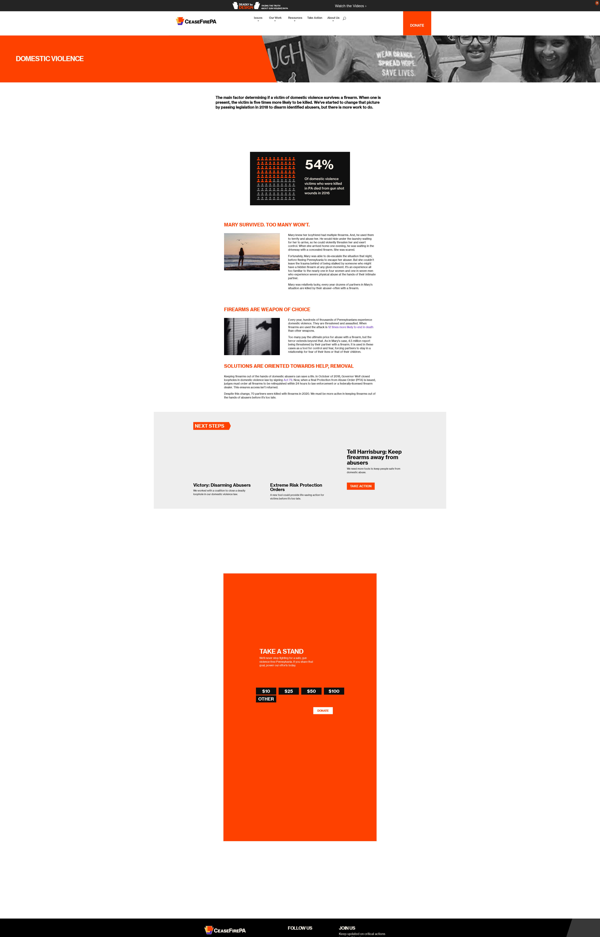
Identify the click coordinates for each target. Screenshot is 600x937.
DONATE (323, 710)
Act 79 (288, 380)
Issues (258, 18)
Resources (295, 18)
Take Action (314, 18)
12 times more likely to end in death (350, 327)
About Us (333, 18)
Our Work (275, 18)
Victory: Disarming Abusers (222, 485)
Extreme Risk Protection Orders (296, 487)
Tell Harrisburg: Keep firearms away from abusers (374, 457)
